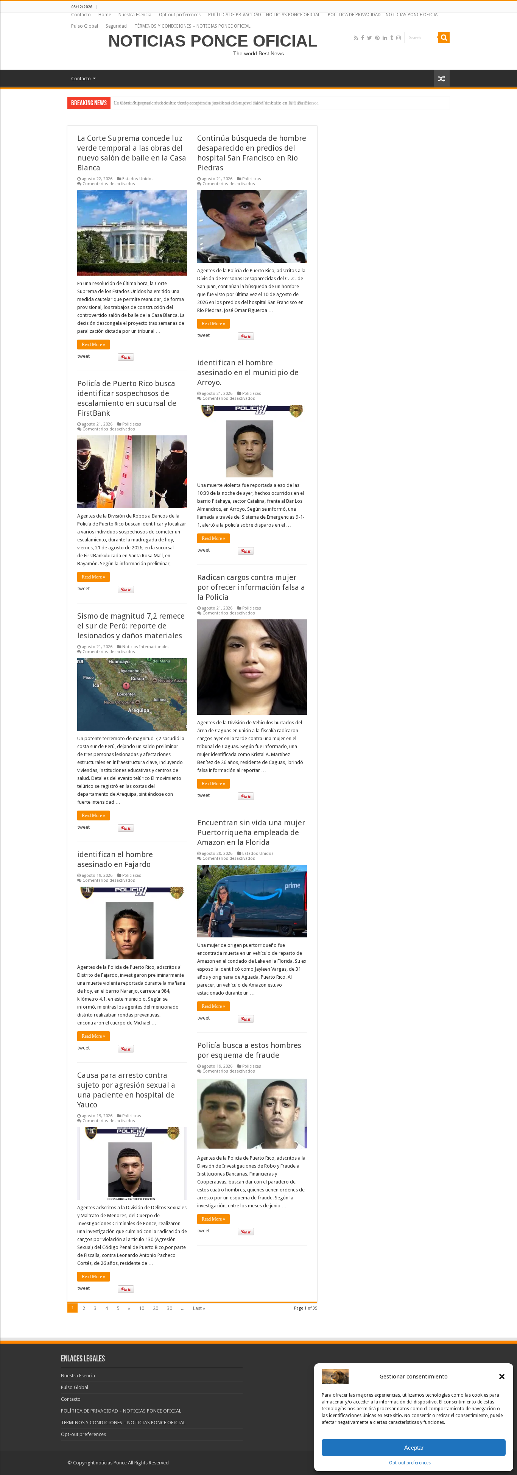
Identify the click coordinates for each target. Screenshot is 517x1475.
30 (169, 1308)
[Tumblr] (391, 37)
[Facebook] (362, 37)
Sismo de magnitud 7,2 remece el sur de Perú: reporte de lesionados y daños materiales (131, 625)
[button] (502, 1376)
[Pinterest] (377, 37)
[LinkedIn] (385, 37)
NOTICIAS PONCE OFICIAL (213, 41)
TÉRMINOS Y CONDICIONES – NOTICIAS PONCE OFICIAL (192, 26)
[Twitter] (369, 37)
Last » (199, 1308)
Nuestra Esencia (134, 14)
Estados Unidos (138, 178)
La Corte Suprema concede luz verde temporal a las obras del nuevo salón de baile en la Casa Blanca (216, 103)
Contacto (81, 14)
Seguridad (116, 26)
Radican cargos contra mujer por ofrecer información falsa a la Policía (251, 587)
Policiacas (251, 178)
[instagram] (399, 37)
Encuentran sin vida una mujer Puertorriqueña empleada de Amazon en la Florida (251, 832)
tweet (84, 356)
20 (155, 1308)
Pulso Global (84, 26)
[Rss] (356, 37)
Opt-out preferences (410, 1463)
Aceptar (414, 1447)
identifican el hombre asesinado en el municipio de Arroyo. (248, 372)
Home (104, 14)
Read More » (93, 344)
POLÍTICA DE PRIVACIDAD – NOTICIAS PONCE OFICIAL (264, 14)
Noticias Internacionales (146, 646)
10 (141, 1308)
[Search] (444, 37)
